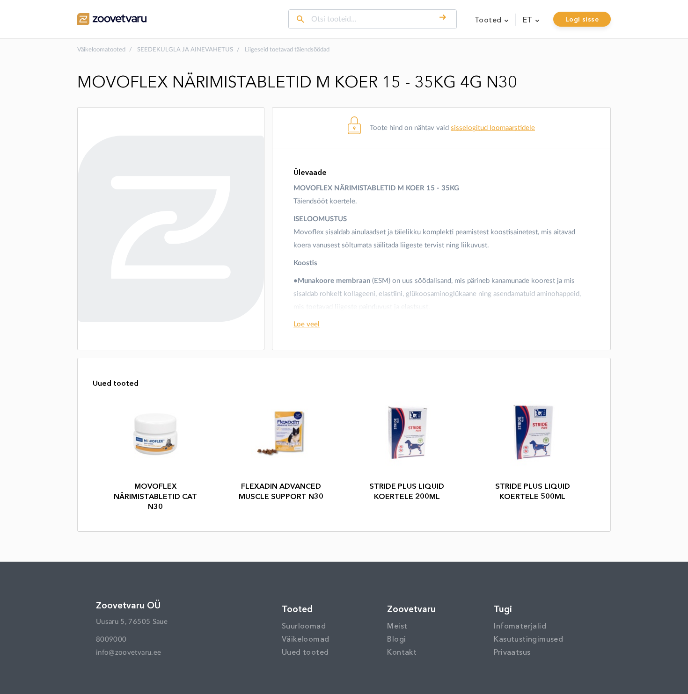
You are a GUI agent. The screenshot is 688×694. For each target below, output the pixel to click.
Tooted (489, 19)
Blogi (396, 638)
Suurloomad (304, 625)
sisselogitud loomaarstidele (493, 127)
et (528, 19)
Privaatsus (512, 652)
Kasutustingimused (528, 638)
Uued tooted (305, 652)
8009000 (111, 639)
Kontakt (402, 652)
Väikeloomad (305, 638)
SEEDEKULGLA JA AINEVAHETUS (185, 50)
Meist (397, 625)
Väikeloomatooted (101, 50)
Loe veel (306, 324)
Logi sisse (582, 19)
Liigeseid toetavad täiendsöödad (287, 50)
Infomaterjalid (520, 625)
